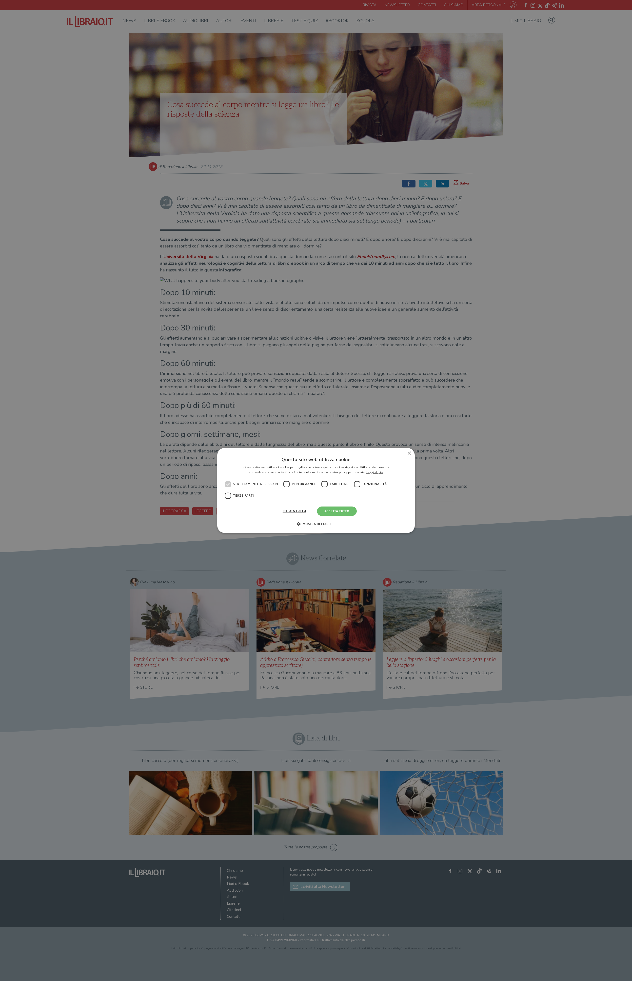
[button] (315, 524)
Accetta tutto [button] (336, 511)
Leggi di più (374, 472)
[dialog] (316, 490)
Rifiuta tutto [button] (294, 511)
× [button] (409, 453)
